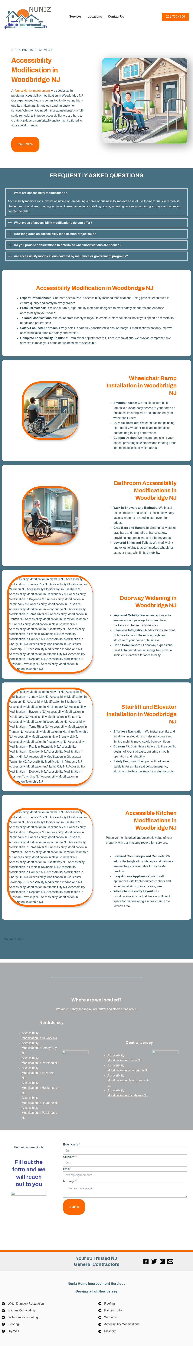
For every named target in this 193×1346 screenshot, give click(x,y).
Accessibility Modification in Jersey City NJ (39, 1048)
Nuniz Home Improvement (32, 90)
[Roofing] (106, 1303)
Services (75, 16)
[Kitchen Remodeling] (18, 1310)
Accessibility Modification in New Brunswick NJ (128, 1080)
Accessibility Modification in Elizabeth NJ (38, 1073)
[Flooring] (10, 1324)
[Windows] (107, 1317)
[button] (25, 144)
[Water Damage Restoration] (23, 1303)
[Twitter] (154, 1261)
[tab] (96, 202)
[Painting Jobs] (110, 1310)
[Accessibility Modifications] (118, 1324)
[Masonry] (107, 1331)
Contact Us (116, 16)
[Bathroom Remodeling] (20, 1317)
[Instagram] (162, 1261)
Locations (95, 16)
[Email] (170, 1261)
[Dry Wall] (10, 1331)
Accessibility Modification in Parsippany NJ (39, 1112)
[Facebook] (146, 1261)
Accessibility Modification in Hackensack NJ (40, 1087)
